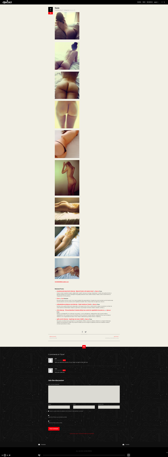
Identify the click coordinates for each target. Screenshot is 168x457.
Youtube (43, 444)
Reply (64, 360)
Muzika (139, 2)
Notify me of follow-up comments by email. (57, 417)
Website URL (101, 404)
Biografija (150, 2)
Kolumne (72, 10)
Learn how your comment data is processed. (82, 433)
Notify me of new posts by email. (55, 422)
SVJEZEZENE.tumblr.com (62, 282)
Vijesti (156, 2)
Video (143, 2)
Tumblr (127, 444)
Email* (74, 404)
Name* (49, 404)
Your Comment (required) (53, 384)
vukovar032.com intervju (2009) (111, 337)
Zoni (62, 298)
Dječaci (97, 291)
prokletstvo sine (53, 337)
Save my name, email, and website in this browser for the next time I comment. (66, 411)
